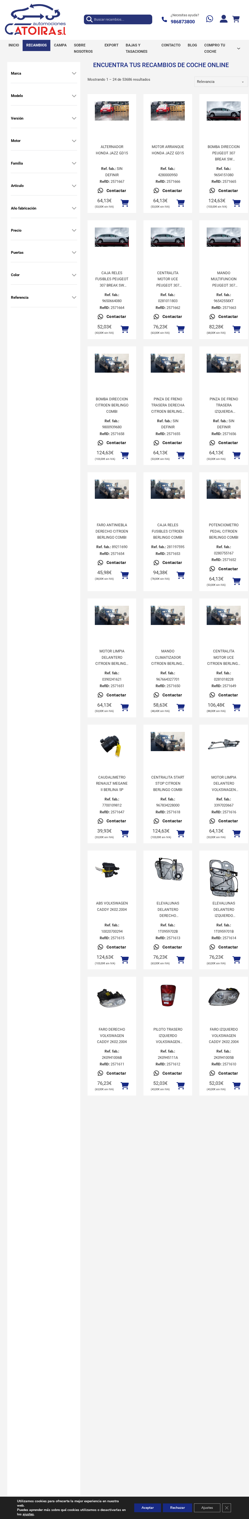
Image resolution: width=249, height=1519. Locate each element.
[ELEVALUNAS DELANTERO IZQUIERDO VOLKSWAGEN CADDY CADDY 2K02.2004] (224, 880)
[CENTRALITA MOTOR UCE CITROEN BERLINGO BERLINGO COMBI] (224, 615)
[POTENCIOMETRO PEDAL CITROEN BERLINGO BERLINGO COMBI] (224, 489)
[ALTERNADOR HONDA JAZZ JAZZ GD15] (112, 111)
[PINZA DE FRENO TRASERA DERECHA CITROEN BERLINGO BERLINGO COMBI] (168, 363)
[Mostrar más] (74, 73)
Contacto (170, 45)
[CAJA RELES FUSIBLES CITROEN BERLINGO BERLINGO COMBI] (168, 489)
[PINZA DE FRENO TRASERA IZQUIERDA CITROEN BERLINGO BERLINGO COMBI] (224, 363)
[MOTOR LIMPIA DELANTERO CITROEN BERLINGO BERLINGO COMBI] (112, 615)
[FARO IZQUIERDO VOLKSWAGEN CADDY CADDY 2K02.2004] (224, 997)
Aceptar (148, 1507)
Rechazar (177, 1507)
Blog (192, 45)
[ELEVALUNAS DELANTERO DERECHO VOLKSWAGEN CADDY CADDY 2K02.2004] (168, 870)
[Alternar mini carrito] (236, 19)
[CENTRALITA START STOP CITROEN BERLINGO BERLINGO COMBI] (168, 741)
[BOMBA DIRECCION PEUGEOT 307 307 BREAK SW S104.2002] (224, 111)
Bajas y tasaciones (136, 48)
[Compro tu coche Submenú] (238, 48)
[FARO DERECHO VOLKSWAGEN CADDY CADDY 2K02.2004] (112, 997)
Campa (60, 45)
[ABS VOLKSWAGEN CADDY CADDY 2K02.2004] (112, 870)
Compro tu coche (214, 48)
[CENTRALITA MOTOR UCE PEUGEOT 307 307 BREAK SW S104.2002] (168, 237)
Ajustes (207, 1507)
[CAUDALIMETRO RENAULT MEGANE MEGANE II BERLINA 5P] (112, 744)
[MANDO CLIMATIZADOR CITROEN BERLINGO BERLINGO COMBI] (168, 615)
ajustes (28, 1514)
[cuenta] (224, 19)
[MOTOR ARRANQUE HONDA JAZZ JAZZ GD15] (168, 111)
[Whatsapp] (209, 19)
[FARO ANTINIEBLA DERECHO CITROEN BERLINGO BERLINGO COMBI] (112, 489)
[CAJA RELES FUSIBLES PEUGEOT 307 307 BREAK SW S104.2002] (112, 237)
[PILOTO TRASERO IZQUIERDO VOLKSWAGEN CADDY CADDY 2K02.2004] (168, 997)
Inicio (14, 45)
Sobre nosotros (83, 48)
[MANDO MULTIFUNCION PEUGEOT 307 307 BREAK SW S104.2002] (224, 237)
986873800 (183, 22)
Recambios (36, 45)
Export (111, 45)
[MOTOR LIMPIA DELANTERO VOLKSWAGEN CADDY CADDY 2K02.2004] (224, 744)
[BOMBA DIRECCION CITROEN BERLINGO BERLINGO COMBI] (112, 363)
